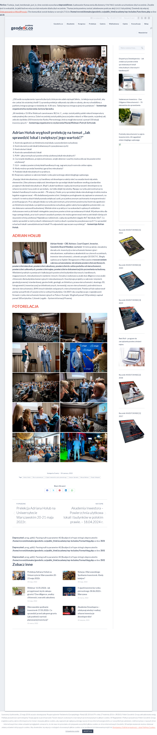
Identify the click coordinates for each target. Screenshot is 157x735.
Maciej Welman (84, 477)
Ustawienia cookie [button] (72, 731)
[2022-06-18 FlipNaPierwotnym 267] (36, 357)
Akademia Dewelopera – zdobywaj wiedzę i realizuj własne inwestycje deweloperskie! (89, 612)
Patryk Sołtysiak (95, 477)
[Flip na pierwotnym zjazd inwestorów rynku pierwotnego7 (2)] (36, 447)
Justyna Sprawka (73, 477)
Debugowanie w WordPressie (13, 11)
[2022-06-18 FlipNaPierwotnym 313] (83, 357)
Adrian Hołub (27, 477)
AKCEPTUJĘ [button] (88, 731)
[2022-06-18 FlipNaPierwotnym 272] (83, 387)
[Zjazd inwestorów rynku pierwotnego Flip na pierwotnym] (36, 387)
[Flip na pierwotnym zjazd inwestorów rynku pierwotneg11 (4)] (83, 447)
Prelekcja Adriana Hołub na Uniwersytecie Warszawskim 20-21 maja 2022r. (41, 575)
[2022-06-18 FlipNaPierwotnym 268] (36, 417)
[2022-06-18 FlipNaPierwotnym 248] (83, 327)
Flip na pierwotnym (38, 477)
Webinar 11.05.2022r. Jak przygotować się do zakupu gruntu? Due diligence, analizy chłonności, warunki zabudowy (41, 593)
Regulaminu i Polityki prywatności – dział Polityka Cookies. (134, 727)
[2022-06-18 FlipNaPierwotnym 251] (83, 417)
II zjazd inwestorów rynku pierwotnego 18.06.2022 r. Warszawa (89, 591)
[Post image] (18, 575)
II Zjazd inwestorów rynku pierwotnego (56, 477)
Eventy (56, 473)
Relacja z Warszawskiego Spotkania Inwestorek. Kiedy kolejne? (90, 575)
